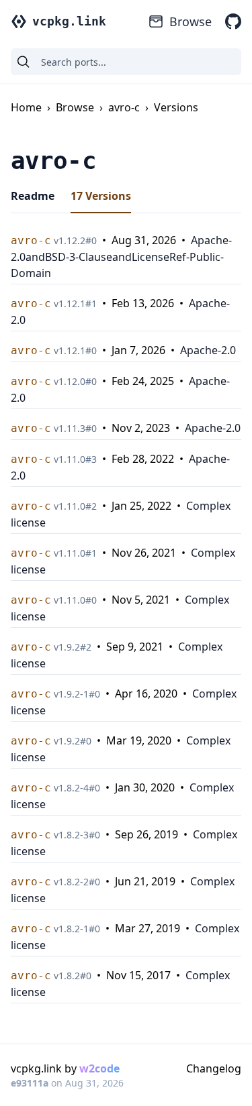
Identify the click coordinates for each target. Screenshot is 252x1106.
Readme (32, 195)
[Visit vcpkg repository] (233, 21)
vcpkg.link (69, 21)
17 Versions (101, 195)
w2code (99, 1068)
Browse (190, 21)
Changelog (213, 1068)
